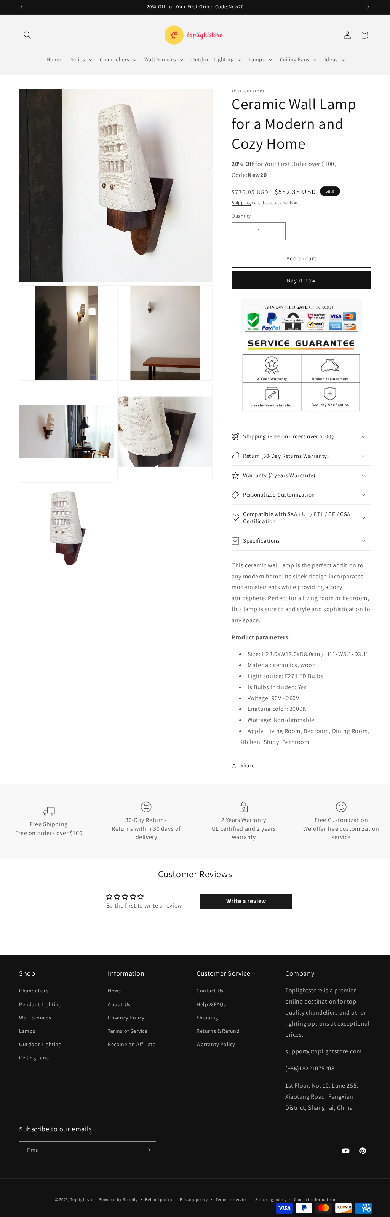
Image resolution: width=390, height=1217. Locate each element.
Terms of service (232, 1199)
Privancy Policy (126, 1017)
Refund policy (158, 1199)
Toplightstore (84, 1199)
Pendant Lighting (40, 1004)
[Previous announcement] (21, 7)
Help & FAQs (211, 1004)
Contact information (314, 1199)
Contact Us (210, 990)
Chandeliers (34, 990)
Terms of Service (128, 1030)
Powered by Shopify (118, 1199)
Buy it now (301, 280)
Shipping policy (271, 1199)
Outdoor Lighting (40, 1044)
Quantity (241, 216)
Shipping (241, 202)
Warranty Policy (216, 1044)
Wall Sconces (35, 1017)
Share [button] (247, 765)
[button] (27, 35)
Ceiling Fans (34, 1057)
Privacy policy (194, 1199)
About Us (119, 1004)
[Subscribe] (147, 1150)
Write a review (246, 901)
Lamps (27, 1030)
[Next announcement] (368, 7)
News (114, 990)
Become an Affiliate (131, 1044)
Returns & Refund (218, 1030)
